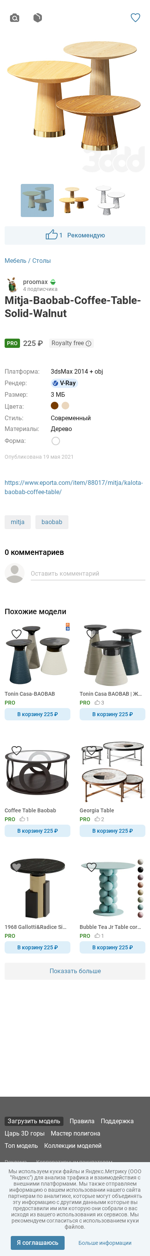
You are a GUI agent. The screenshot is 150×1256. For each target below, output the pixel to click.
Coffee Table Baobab (30, 810)
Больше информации (105, 1243)
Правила (82, 1121)
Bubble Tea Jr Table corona (111, 927)
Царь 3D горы (25, 1133)
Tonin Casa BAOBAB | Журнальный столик (111, 694)
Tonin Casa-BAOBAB (30, 694)
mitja (18, 522)
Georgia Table (97, 810)
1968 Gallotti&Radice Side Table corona (36, 927)
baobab (52, 522)
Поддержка (117, 1121)
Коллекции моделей (73, 1145)
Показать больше (75, 971)
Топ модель (21, 1145)
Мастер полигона (75, 1133)
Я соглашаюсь (37, 1242)
